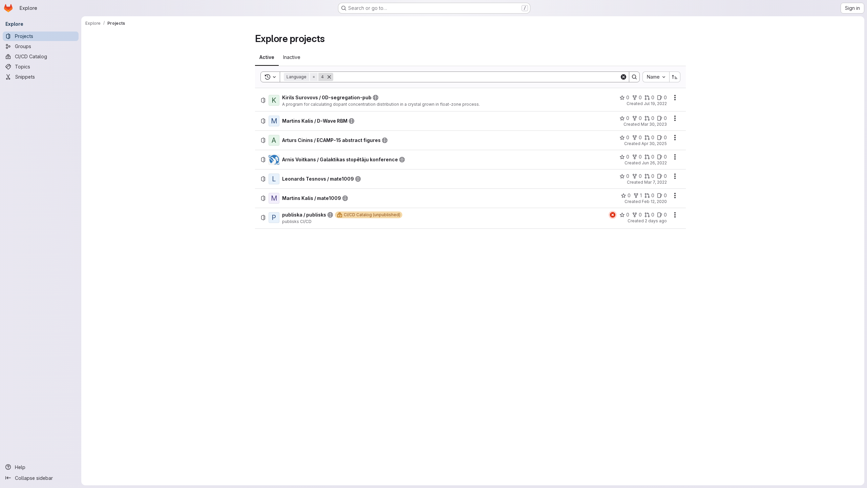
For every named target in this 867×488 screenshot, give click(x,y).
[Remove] (329, 77)
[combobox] (655, 77)
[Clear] (623, 77)
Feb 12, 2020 (654, 201)
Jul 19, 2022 (655, 103)
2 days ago (656, 220)
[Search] (634, 77)
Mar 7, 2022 (655, 182)
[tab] (267, 57)
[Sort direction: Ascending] (675, 77)
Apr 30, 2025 (654, 143)
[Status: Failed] (613, 215)
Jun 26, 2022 (654, 162)
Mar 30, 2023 (654, 124)
